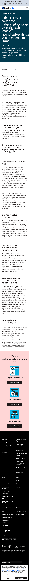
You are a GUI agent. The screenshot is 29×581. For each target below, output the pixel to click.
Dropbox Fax (5, 449)
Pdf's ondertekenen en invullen (21, 454)
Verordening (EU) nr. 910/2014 (11, 131)
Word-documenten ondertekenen (21, 472)
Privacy (18, 487)
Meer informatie (14, 382)
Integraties (4, 452)
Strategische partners (21, 511)
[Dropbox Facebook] (6, 530)
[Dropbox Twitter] (2, 530)
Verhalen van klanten (7, 514)
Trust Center (5, 525)
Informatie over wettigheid (6, 521)
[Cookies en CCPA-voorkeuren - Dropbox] (14, 572)
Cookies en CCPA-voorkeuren (6, 492)
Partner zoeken (20, 514)
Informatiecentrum (7, 517)
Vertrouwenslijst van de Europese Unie (13, 311)
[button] (27, 8)
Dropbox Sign (6, 13)
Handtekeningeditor (21, 467)
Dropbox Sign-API (6, 446)
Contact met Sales (6, 484)
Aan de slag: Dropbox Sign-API (7, 502)
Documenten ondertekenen (19, 449)
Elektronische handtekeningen (20, 445)
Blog (3, 511)
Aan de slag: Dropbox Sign (7, 497)
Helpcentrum (5, 480)
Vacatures (18, 480)
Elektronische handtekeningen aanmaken (20, 463)
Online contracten (20, 458)
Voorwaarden (19, 484)
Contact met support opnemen (7, 488)
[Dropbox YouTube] (9, 530)
